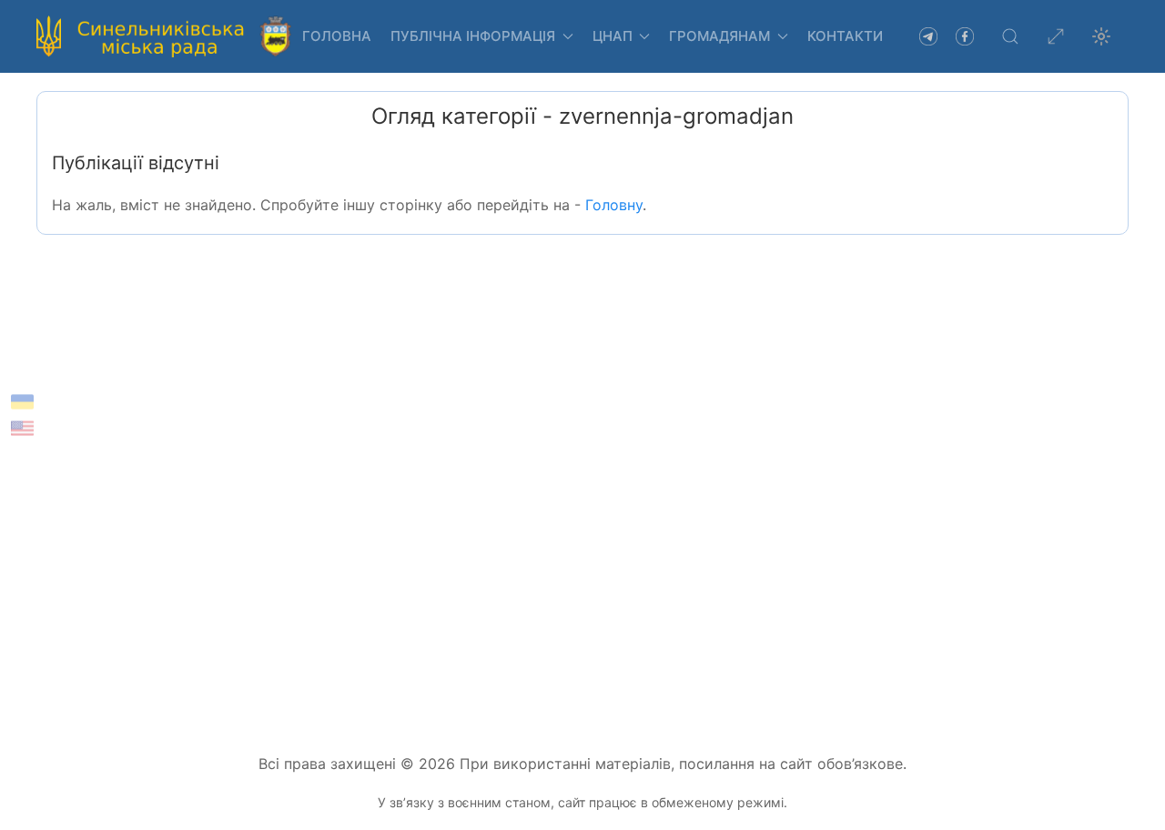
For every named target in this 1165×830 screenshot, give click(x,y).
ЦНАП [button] (613, 36)
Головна (336, 36)
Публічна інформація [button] (472, 36)
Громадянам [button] (719, 36)
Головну (614, 205)
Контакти (845, 36)
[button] (1010, 36)
